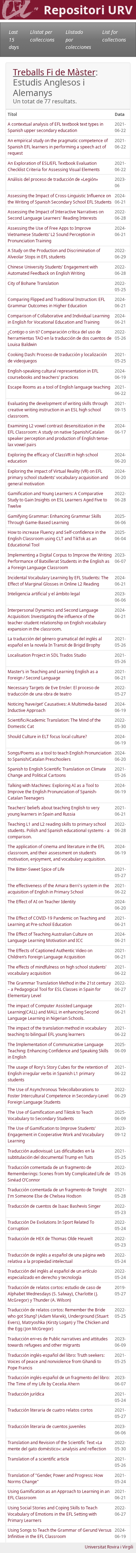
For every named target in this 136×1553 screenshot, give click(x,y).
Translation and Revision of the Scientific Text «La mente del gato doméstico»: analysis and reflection (57, 1446)
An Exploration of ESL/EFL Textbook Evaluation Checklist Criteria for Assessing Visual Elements (54, 166)
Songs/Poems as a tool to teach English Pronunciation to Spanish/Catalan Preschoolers (59, 756)
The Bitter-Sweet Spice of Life (36, 869)
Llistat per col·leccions (42, 36)
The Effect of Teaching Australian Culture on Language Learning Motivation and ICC (50, 937)
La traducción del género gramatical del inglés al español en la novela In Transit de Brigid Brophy (55, 642)
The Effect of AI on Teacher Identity (42, 902)
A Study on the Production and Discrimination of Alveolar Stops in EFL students (54, 254)
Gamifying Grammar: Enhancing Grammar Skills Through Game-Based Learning (54, 519)
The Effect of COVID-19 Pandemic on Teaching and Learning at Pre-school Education (56, 921)
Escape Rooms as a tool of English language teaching (59, 387)
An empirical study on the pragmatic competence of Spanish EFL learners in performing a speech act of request (58, 147)
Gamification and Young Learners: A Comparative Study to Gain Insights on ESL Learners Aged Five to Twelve (57, 500)
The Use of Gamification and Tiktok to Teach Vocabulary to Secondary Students (50, 1115)
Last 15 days (14, 39)
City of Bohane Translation (33, 283)
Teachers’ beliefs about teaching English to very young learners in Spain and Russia (53, 811)
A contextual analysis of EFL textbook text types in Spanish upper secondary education (55, 127)
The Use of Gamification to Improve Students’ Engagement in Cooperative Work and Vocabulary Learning (56, 1134)
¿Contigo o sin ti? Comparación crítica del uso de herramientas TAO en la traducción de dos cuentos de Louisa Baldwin (60, 338)
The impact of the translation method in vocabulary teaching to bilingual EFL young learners (57, 1031)
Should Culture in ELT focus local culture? (47, 736)
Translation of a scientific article (38, 1459)
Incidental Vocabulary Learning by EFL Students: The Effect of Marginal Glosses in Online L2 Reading (58, 581)
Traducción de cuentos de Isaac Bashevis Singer (54, 1206)
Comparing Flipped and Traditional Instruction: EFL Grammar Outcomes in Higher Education (56, 302)
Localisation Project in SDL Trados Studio (47, 655)
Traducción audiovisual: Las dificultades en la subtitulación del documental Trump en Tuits (51, 1154)
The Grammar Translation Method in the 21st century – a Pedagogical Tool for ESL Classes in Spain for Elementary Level (59, 989)
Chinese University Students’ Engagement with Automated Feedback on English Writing (53, 270)
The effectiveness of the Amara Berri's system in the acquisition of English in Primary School (58, 889)
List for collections (114, 36)
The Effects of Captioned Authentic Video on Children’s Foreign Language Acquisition (50, 954)
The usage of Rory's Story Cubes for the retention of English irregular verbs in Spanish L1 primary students (58, 1073)
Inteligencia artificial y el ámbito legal (44, 594)
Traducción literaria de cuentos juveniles (47, 1426)
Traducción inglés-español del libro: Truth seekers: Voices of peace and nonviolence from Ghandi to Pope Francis (56, 1361)
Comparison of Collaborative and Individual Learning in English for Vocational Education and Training (58, 319)
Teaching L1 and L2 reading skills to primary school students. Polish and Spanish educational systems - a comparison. (58, 830)
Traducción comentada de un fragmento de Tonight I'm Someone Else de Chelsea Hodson (57, 1193)
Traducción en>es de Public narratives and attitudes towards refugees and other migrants (58, 1342)
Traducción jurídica (26, 1394)
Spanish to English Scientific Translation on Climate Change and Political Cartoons (57, 772)
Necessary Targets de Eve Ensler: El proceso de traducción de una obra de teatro (53, 691)
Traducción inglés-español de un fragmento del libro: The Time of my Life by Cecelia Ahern (58, 1381)
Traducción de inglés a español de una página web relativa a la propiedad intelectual (56, 1258)
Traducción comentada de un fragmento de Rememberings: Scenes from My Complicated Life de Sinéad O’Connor (59, 1173)
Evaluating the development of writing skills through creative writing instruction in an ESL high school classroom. (58, 409)
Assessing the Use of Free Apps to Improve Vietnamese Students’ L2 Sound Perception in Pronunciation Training (51, 234)
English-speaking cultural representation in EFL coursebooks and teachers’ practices (53, 374)
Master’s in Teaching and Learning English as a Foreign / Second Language (53, 675)
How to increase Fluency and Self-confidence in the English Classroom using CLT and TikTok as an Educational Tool (57, 538)
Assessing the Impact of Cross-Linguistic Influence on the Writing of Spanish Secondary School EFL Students (60, 199)
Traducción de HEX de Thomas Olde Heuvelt (50, 1239)
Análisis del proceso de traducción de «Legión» (53, 179)
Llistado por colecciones (78, 39)
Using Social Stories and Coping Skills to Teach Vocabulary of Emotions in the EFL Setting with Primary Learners (52, 1514)
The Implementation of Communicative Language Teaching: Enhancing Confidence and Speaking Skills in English (58, 1051)
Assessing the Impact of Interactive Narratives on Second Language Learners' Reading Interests (56, 215)
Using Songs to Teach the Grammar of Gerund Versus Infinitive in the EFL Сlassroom (60, 1533)
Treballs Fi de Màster (54, 72)
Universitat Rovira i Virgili (109, 1547)
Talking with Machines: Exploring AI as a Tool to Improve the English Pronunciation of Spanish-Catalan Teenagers (53, 791)
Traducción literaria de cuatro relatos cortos (50, 1410)
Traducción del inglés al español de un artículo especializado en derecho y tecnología (52, 1274)
